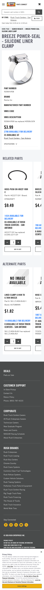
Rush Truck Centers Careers (14, 415)
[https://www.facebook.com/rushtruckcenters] (6, 525)
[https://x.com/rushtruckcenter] (26, 525)
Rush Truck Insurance (12, 505)
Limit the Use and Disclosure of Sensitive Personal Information (19, 549)
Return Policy (9, 397)
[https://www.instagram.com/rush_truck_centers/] (11, 525)
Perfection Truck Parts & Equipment (18, 486)
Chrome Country (10, 463)
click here (10, 566)
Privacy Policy (8, 540)
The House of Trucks (12, 501)
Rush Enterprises (10, 452)
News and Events (10, 430)
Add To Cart (17, 249)
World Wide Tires (10, 508)
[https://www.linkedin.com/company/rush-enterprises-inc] (16, 525)
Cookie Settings (22, 586)
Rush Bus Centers (11, 459)
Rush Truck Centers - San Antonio (17, 138)
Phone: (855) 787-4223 (13, 401)
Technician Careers (11, 422)
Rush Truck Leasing (11, 456)
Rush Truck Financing (12, 497)
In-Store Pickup (10, 389)
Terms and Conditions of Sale (13, 545)
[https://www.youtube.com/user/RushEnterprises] (21, 525)
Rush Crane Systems (12, 467)
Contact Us (8, 393)
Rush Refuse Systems (12, 474)
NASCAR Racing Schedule (14, 434)
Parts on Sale (9, 375)
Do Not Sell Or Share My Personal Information (18, 543)
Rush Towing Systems (12, 482)
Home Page (5, 29)
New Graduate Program (13, 426)
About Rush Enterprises (13, 438)
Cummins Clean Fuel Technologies (17, 471)
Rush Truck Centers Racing (14, 490)
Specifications (9, 144)
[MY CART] (39, 4)
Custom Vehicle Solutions (13, 478)
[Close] (41, 551)
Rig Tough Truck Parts (12, 493)
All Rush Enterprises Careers (15, 419)
